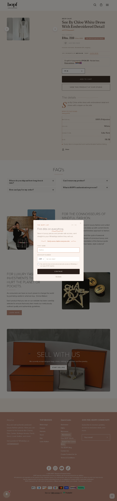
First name (41, 246)
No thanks (58, 276)
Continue (58, 271)
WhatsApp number (44, 255)
